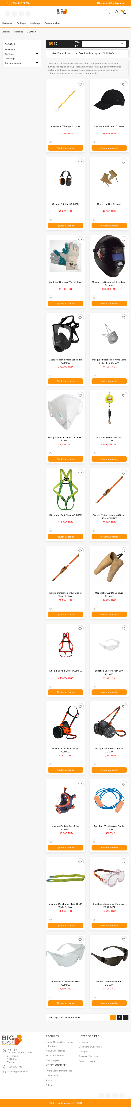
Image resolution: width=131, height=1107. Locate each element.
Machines (10, 49)
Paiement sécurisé (88, 1056)
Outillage (9, 54)
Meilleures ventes (55, 1055)
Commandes (52, 1075)
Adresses (50, 1085)
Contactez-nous (87, 1061)
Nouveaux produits (55, 1051)
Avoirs (49, 1080)
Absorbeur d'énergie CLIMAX (65, 126)
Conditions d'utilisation (90, 1047)
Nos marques (52, 1060)
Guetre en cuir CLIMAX (109, 204)
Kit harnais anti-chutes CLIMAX (65, 515)
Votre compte (56, 1065)
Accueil (10, 44)
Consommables (13, 63)
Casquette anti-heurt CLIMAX (109, 126)
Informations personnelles (59, 1071)
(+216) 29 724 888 (18, 3)
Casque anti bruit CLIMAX (65, 204)
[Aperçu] (50, 142)
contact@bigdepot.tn (110, 3)
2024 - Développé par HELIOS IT (65, 1103)
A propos (83, 1051)
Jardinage (10, 58)
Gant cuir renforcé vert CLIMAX (65, 282)
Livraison (83, 1042)
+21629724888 (15, 1067)
